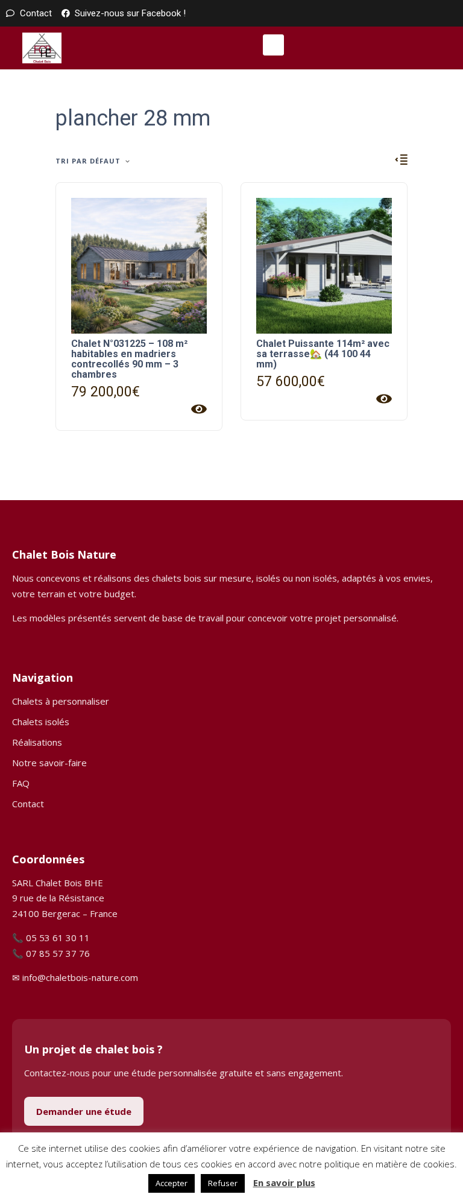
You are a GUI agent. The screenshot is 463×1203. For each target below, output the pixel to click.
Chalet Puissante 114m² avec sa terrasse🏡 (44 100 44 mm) (322, 354)
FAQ (21, 783)
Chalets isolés (40, 722)
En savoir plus (284, 1182)
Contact (28, 804)
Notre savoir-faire (49, 763)
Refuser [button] (223, 1183)
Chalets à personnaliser (60, 701)
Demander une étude (83, 1111)
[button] (273, 45)
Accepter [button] (171, 1183)
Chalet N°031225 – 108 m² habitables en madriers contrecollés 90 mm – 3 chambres (129, 359)
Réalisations (37, 742)
